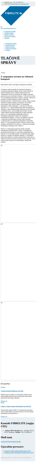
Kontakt (6, 38)
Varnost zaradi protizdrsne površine (12, 391)
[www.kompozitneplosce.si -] (16, 25)
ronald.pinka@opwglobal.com (20, 4)
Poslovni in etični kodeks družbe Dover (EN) (17, 451)
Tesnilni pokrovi (9, 33)
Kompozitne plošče (10, 31)
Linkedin (18, 441)
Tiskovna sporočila (9, 36)
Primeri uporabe (9, 34)
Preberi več (4, 401)
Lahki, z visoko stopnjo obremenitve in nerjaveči (16, 406)
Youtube (13, 441)
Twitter (8, 441)
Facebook (3, 441)
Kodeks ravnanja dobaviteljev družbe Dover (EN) (19, 452)
